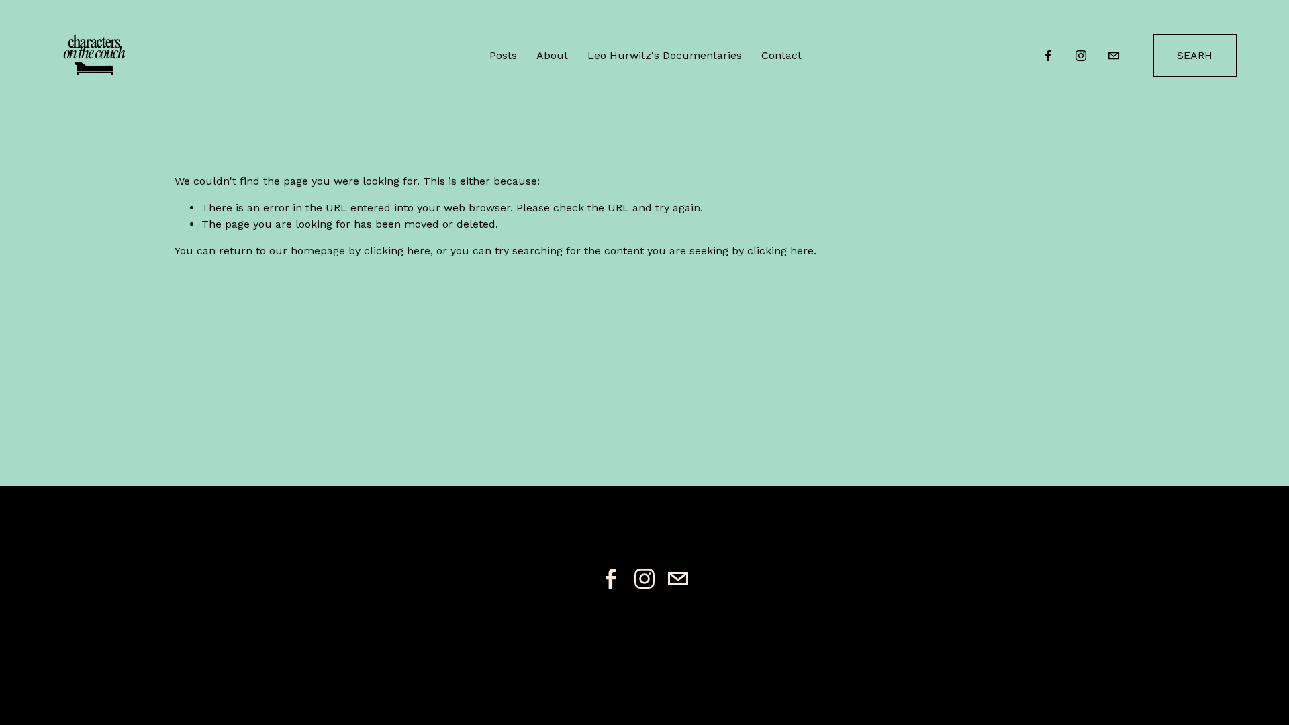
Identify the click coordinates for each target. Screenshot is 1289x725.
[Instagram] (1081, 55)
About (552, 55)
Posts (503, 55)
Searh (1194, 55)
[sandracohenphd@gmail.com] (1113, 55)
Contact (781, 55)
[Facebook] (1048, 55)
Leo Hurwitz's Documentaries (664, 55)
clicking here (397, 250)
